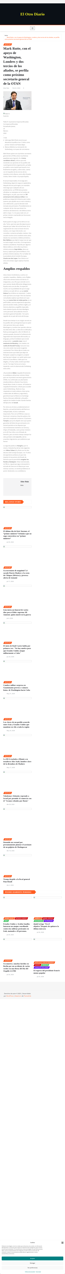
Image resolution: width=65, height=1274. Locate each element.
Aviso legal (38, 1271)
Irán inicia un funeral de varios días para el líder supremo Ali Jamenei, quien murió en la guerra (17, 612)
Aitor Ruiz (6, 88)
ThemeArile (27, 996)
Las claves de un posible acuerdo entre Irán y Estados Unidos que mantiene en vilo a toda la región (16, 724)
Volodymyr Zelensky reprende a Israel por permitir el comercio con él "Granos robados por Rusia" (17, 798)
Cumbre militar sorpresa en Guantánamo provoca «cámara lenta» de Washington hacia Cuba (16, 687)
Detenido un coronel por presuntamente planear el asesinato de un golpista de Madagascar (17, 844)
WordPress (9, 996)
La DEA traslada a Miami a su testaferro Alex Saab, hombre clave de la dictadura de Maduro (17, 761)
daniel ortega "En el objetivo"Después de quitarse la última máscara (46, 926)
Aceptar (32, 1258)
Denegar (32, 1263)
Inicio (6, 35)
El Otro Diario (32, 14)
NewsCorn (18, 996)
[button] (62, 1242)
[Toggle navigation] (32, 28)
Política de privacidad (30, 1271)
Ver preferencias (32, 1268)
